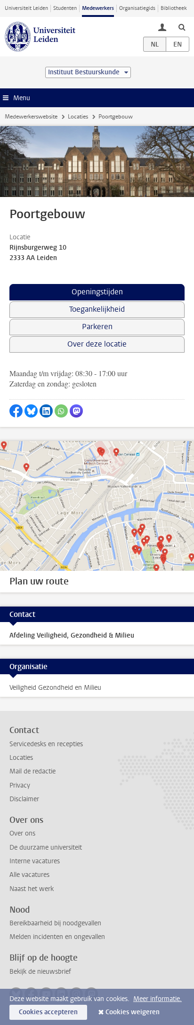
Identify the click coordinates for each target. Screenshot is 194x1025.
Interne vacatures (34, 861)
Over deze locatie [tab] (97, 344)
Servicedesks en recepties (46, 744)
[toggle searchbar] (181, 26)
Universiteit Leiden (26, 8)
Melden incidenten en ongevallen (57, 936)
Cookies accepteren (48, 1012)
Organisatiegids (137, 8)
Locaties (78, 116)
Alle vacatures (29, 874)
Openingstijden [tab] (97, 292)
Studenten (65, 8)
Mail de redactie (32, 771)
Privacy (19, 785)
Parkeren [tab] (97, 326)
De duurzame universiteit (45, 847)
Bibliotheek (174, 8)
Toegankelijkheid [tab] (97, 309)
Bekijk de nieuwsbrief (40, 971)
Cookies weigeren (132, 1012)
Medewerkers (98, 8)
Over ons (22, 833)
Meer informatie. (157, 998)
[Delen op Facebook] (16, 411)
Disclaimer (24, 799)
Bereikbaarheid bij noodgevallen (55, 923)
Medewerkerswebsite (31, 116)
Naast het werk (31, 888)
